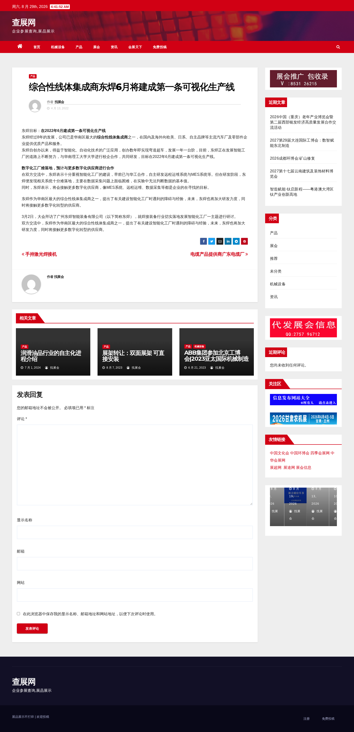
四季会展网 (320, 453)
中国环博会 (299, 453)
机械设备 (58, 47)
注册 (306, 718)
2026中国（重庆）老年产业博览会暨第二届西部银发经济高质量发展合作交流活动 (303, 122)
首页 (36, 47)
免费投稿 (160, 47)
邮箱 (21, 551)
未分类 (276, 271)
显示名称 (24, 520)
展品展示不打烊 (23, 717)
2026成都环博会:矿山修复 (292, 158)
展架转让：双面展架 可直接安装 (133, 355)
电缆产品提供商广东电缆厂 (217, 254)
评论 (22, 419)
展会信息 (303, 467)
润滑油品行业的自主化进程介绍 (51, 355)
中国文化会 (279, 453)
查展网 (23, 22)
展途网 (289, 467)
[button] (338, 47)
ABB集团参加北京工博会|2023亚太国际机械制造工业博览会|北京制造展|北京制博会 (216, 361)
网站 (21, 583)
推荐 (274, 258)
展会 (96, 47)
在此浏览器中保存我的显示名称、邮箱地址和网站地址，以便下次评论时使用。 (90, 614)
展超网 (276, 467)
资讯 (114, 47)
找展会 (59, 102)
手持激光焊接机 (40, 254)
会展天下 (135, 47)
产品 (79, 47)
